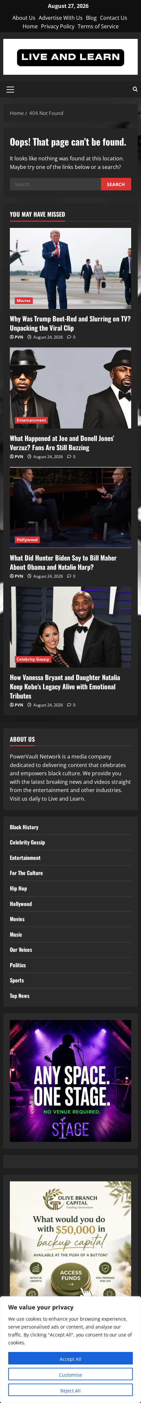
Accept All (70, 1359)
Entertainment (31, 420)
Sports (17, 980)
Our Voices (21, 949)
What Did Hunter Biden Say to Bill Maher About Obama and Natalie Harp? (63, 562)
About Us (23, 17)
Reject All (70, 1391)
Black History (24, 827)
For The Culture (26, 873)
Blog (91, 17)
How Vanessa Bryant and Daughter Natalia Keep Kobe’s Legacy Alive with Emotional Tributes (65, 686)
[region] (70, 1349)
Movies (24, 300)
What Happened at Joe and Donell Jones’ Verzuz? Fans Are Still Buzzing (62, 442)
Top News (20, 996)
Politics (18, 965)
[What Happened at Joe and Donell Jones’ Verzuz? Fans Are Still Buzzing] (70, 388)
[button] (10, 89)
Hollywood (27, 539)
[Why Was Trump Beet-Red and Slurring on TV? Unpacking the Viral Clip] (70, 268)
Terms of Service (98, 26)
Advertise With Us (61, 17)
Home (30, 26)
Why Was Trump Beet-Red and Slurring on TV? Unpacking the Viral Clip (70, 323)
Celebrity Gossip (33, 659)
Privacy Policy (57, 26)
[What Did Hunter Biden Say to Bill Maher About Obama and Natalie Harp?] (70, 507)
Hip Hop (18, 888)
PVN (19, 337)
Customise (70, 1375)
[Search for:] (55, 184)
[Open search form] (135, 89)
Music (16, 934)
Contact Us (113, 17)
